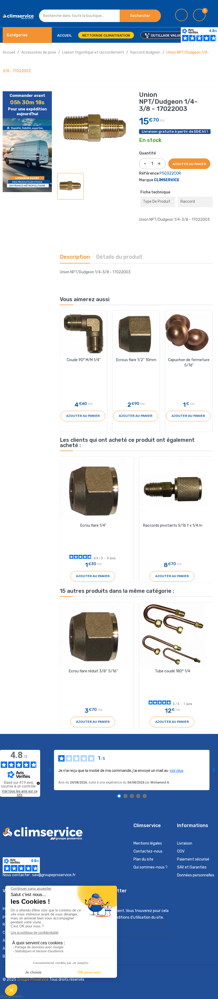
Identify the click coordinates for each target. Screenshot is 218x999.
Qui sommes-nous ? (150, 867)
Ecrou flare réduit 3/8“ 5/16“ (93, 671)
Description (75, 257)
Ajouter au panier (189, 164)
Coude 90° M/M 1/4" (83, 360)
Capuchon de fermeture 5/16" (188, 362)
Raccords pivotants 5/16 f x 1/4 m (172, 525)
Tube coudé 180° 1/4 (172, 671)
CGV (181, 851)
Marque (146, 180)
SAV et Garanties (192, 867)
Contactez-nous (147, 851)
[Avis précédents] (49, 770)
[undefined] (38, 783)
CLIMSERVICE (166, 180)
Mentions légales (147, 843)
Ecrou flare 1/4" (93, 525)
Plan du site (143, 859)
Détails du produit (119, 257)
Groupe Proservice (33, 979)
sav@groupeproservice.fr (54, 875)
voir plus (176, 770)
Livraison (184, 843)
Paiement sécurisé (193, 859)
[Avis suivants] (213, 770)
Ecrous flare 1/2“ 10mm (136, 360)
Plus (196, 35)
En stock (150, 140)
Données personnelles (195, 875)
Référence (149, 173)
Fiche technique (155, 192)
